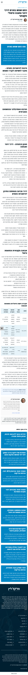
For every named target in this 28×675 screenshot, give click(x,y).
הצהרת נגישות (14, 673)
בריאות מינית (22, 634)
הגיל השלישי (22, 639)
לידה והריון (23, 645)
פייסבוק (23, 624)
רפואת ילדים (9, 639)
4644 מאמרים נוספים (16, 413)
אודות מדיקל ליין (21, 615)
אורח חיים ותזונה (21, 631)
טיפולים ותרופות (21, 642)
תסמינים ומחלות (21, 7)
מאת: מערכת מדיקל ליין (16, 19)
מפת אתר (23, 621)
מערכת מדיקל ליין (15, 399)
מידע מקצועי (22, 626)
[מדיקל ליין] (22, 2)
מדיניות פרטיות (24, 668)
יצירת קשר (23, 618)
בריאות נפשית (22, 636)
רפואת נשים (9, 642)
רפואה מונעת (9, 636)
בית (26, 7)
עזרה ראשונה (9, 634)
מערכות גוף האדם (8, 631)
